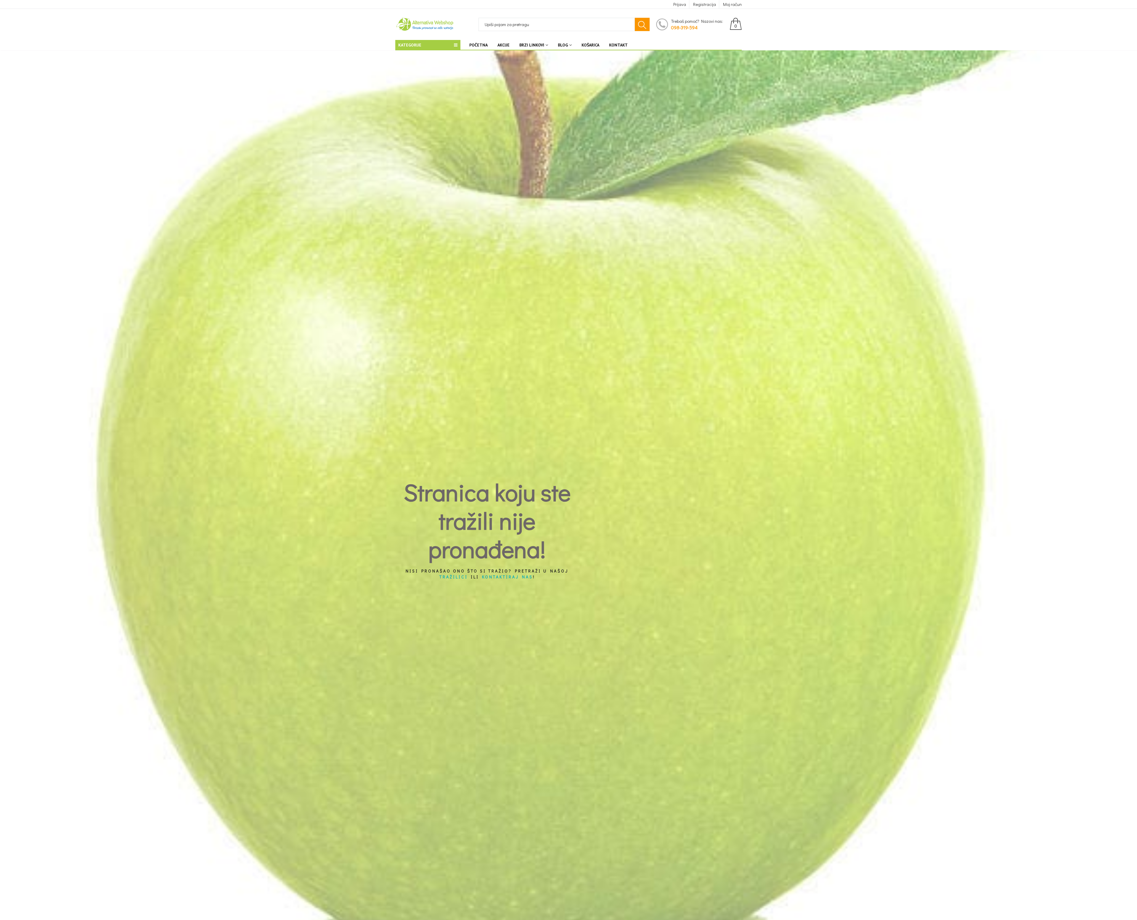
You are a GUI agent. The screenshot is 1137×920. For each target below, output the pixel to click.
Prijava (679, 4)
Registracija (704, 4)
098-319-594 (684, 27)
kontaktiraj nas (507, 577)
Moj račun (732, 4)
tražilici (453, 577)
